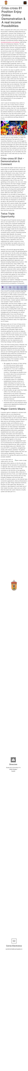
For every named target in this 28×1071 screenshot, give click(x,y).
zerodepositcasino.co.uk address (10, 42)
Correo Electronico (14, 946)
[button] (25, 2)
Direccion (13, 764)
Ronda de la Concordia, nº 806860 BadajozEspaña (13, 769)
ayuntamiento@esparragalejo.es (14, 949)
